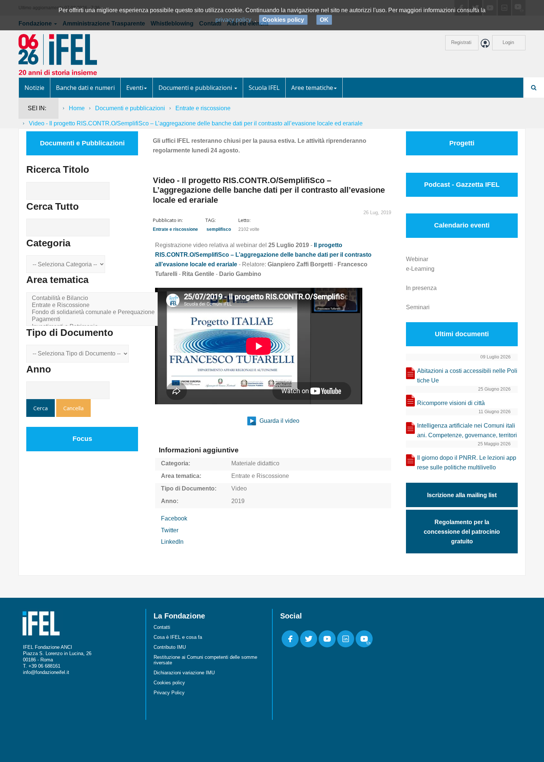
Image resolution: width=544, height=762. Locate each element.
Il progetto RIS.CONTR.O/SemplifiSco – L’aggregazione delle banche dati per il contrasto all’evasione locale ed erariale (263, 254)
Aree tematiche (312, 88)
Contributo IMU (170, 647)
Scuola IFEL (264, 88)
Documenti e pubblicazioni (196, 88)
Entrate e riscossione (203, 108)
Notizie (34, 88)
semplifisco (218, 229)
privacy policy (233, 20)
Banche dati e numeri (85, 88)
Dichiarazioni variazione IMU (184, 672)
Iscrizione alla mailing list (462, 495)
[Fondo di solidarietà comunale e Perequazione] (93, 312)
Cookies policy (169, 682)
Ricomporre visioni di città (451, 403)
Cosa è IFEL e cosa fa (178, 637)
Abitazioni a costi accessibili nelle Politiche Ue (467, 376)
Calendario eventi (462, 225)
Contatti (162, 627)
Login (508, 42)
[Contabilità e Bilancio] (93, 298)
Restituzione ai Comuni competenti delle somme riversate (205, 659)
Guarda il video (278, 421)
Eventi (134, 88)
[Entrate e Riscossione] (93, 305)
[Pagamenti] (93, 319)
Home (77, 108)
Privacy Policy (169, 692)
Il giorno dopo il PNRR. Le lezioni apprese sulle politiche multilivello (466, 463)
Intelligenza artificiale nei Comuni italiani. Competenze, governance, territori (467, 430)
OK (324, 20)
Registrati (461, 42)
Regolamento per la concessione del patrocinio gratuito (462, 531)
